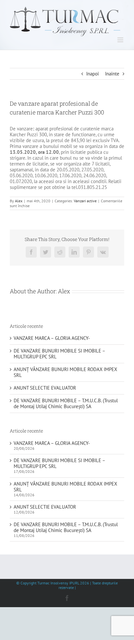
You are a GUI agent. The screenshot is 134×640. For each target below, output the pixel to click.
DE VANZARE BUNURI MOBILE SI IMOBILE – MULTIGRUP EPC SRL (59, 354)
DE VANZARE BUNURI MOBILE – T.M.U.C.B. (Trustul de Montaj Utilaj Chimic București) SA (66, 403)
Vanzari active (85, 200)
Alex (18, 200)
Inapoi (92, 74)
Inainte (112, 74)
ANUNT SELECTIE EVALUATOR (45, 388)
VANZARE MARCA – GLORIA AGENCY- (52, 338)
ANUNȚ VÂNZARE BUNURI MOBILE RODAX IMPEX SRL (65, 372)
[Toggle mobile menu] (120, 39)
